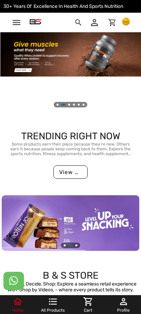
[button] (16, 22)
